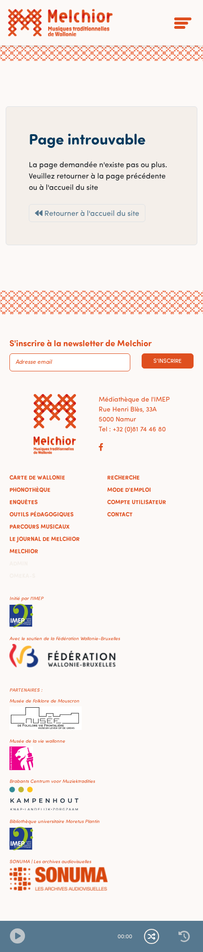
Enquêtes (23, 502)
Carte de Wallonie (37, 477)
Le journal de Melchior (44, 538)
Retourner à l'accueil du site (90, 213)
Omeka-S (22, 575)
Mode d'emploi (129, 489)
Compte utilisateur (136, 502)
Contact (120, 514)
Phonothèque (30, 489)
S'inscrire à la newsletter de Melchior (80, 343)
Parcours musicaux (39, 526)
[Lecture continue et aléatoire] (151, 936)
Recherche (123, 477)
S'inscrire (167, 360)
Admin (18, 563)
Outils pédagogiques (41, 514)
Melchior (23, 551)
